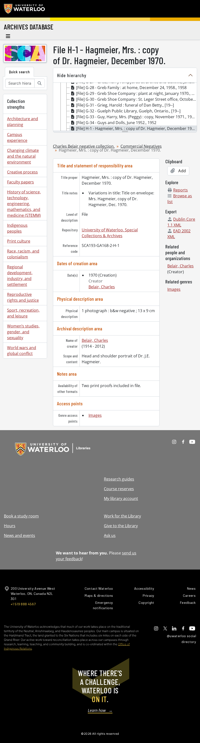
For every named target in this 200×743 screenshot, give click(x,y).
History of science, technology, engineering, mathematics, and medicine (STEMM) (24, 203)
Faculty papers (20, 182)
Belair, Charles (102, 287)
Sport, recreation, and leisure (23, 313)
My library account (121, 498)
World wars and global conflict (21, 350)
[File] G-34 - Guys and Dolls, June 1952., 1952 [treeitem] (116, 122)
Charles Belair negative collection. (84, 146)
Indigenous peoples (17, 228)
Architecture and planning (22, 121)
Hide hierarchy (71, 75)
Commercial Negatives (141, 146)
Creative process (22, 172)
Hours (9, 525)
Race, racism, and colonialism (23, 254)
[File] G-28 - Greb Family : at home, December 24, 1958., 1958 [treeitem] (131, 87)
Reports (180, 190)
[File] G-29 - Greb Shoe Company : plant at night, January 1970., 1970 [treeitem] (136, 93)
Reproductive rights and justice (23, 297)
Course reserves (119, 488)
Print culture (18, 241)
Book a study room (21, 516)
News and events (19, 535)
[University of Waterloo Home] (24, 9)
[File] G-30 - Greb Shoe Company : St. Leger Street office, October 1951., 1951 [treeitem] (136, 99)
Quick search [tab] (19, 71)
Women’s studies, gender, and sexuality (23, 331)
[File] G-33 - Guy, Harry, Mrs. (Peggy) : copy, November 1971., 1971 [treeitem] (136, 116)
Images (95, 415)
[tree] (125, 107)
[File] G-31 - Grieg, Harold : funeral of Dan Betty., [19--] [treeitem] (125, 105)
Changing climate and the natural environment (23, 156)
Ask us (110, 535)
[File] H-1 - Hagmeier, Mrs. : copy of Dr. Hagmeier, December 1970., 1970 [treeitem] (136, 128)
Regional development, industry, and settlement (19, 275)
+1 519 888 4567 (23, 604)
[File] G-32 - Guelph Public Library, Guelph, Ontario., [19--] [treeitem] (128, 111)
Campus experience (17, 137)
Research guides (119, 479)
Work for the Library (122, 516)
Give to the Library (121, 525)
